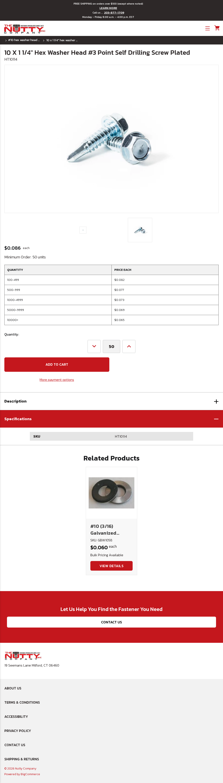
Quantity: (11, 334)
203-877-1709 (114, 12)
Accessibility (16, 716)
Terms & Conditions (22, 702)
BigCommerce (30, 774)
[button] (111, 419)
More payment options (57, 379)
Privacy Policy (17, 730)
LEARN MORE (108, 8)
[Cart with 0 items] (216, 28)
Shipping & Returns (21, 759)
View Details (111, 565)
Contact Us (111, 622)
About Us (12, 688)
